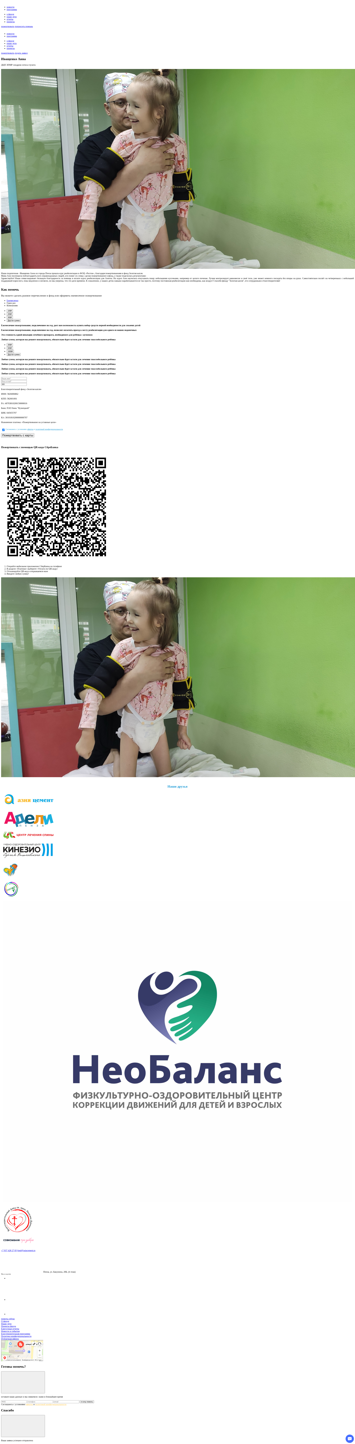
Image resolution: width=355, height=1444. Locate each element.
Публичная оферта (10, 1339)
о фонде (10, 14)
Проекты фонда (8, 1326)
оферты (30, 429)
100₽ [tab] (10, 311)
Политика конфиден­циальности (16, 1336)
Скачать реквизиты (13, 427)
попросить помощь (24, 26)
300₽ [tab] (10, 317)
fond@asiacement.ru (26, 1250)
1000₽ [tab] (10, 351)
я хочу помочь (87, 1402)
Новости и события (10, 1331)
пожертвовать (7, 26)
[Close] (23, 1382)
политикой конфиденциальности (49, 429)
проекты (11, 22)
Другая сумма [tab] (14, 320)
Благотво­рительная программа (15, 1334)
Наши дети (6, 1324)
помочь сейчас (8, 1319)
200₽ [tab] (10, 314)
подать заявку (21, 53)
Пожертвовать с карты (17, 435)
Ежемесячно (12, 300)
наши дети (12, 17)
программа (12, 9)
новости (10, 7)
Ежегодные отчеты (10, 1329)
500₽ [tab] (10, 348)
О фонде (5, 1321)
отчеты (10, 19)
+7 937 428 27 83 (9, 1250)
